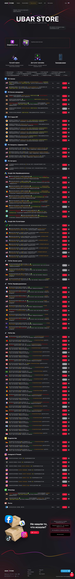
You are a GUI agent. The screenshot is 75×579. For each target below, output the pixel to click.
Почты (65, 75)
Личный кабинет (25, 3)
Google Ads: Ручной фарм (41, 73)
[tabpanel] (37, 43)
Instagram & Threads (47, 75)
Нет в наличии (64, 108)
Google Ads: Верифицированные (24, 73)
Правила (29, 573)
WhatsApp (58, 75)
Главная (18, 3)
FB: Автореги (10, 73)
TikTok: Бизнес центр (55, 73)
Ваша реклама (33, 3)
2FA (44, 3)
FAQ (28, 575)
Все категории (10, 72)
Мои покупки (50, 3)
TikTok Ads (25, 75)
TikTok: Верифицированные (13, 75)
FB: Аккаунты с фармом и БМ (58, 72)
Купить (64, 83)
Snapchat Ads (35, 75)
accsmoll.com (68, 576)
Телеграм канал (60, 63)
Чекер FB (40, 3)
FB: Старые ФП (44, 72)
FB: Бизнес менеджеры (32, 72)
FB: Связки (20, 72)
